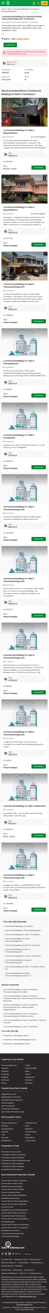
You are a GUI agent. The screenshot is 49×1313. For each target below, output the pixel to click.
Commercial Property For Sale (12, 1233)
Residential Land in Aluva (10, 1198)
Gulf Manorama (37, 1263)
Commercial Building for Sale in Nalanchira (24, 806)
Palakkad (4, 1077)
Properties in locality (16, 1044)
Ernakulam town (31, 1123)
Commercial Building (20, 9)
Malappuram (30, 1077)
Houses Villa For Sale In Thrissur (12, 1189)
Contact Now (10, 45)
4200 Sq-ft (12, 754)
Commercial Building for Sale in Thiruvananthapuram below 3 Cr (18, 974)
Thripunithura (30, 1138)
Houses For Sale (7, 1207)
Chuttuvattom (24, 1263)
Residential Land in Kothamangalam (14, 1210)
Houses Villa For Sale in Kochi (12, 1183)
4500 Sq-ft (12, 155)
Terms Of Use (24, 1310)
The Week (19, 1266)
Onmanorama (34, 1259)
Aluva (27, 1126)
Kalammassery (30, 1132)
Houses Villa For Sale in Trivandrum (14, 1181)
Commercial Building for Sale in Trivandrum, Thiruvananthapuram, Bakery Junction (20, 1015)
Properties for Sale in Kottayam (12, 1158)
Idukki (27, 1071)
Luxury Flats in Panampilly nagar (12, 1112)
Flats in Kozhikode (7, 1106)
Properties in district (16, 1035)
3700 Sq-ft (12, 455)
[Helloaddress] (8, 3)
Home (3, 9)
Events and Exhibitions (9, 1273)
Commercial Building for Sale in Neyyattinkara (18, 131)
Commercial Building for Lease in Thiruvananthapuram (18, 961)
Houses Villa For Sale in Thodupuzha (14, 1228)
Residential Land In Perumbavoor (13, 1216)
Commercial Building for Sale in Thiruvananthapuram (18, 285)
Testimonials (29, 1270)
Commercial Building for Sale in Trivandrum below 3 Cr (25, 968)
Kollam (27, 1065)
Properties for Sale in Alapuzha (12, 1166)
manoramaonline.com (24, 1305)
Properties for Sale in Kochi (11, 1152)
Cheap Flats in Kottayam (10, 1109)
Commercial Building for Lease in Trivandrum (23, 956)
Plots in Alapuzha (7, 1103)
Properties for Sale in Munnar (12, 1169)
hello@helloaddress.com (27, 1296)
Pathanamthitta (30, 1068)
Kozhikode (5, 1080)
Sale (9, 9)
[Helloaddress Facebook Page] (2, 1254)
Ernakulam (5, 1074)
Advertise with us (35, 1273)
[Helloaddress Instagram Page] (9, 1254)
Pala (3, 1135)
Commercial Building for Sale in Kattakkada (18, 436)
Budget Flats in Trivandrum (11, 1097)
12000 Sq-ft (12, 232)
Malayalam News (20, 1259)
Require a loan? (23, 39)
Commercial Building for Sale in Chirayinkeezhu (18, 362)
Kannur (4, 1083)
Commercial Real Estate (10, 1236)
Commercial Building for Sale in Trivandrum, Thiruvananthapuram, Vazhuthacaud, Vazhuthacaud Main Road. (24, 998)
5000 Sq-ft (12, 897)
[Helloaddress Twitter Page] (6, 1254)
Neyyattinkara (6, 1141)
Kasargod (28, 1083)
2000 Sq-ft (12, 383)
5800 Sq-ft (12, 527)
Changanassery (7, 1129)
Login (44, 3)
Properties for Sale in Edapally (12, 1163)
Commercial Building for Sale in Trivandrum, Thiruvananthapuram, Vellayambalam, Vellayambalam (20, 1007)
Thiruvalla (4, 1138)
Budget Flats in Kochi (8, 1094)
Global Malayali (7, 1266)
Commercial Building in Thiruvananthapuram (23, 930)
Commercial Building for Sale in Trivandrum (22, 934)
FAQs (32, 1310)
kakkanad (28, 1129)
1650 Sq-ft (12, 823)
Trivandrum (34, 9)
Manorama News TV (9, 1263)
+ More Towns (30, 1141)
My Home (23, 1273)
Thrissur (28, 1074)
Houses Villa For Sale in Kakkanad (13, 1195)
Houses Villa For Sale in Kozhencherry (15, 1225)
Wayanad (28, 1080)
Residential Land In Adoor (10, 1230)
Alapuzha (4, 1068)
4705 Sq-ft (12, 680)
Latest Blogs (17, 1270)
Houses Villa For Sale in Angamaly (13, 1204)
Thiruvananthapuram (9, 1065)
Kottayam (5, 1071)
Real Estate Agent (7, 1222)
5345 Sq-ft (12, 309)
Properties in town (19, 1040)
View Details (38, 167)
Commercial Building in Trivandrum (19, 926)
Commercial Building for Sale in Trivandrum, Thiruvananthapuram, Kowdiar (20, 990)
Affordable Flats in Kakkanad (11, 1100)
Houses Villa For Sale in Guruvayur (13, 1213)
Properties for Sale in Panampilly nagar (15, 1160)
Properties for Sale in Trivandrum (13, 1155)
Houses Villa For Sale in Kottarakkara (14, 1219)
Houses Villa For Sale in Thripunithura (14, 1201)
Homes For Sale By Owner (10, 1192)
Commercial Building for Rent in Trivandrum (22, 945)
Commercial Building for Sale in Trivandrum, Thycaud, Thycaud (24, 1021)
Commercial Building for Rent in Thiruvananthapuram (17, 950)
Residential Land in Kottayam (12, 1186)
